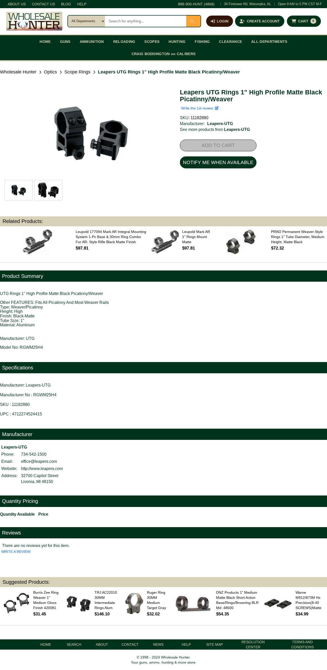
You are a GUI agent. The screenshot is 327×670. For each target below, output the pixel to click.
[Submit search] (193, 21)
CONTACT (130, 644)
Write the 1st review (198, 108)
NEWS (158, 644)
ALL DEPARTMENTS (269, 42)
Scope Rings (77, 72)
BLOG (66, 4)
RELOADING (124, 42)
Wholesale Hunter (18, 72)
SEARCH (74, 644)
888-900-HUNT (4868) (196, 4)
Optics (50, 72)
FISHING (202, 42)
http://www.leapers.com (42, 468)
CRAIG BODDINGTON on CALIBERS (163, 54)
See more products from (215, 129)
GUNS (65, 42)
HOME (45, 42)
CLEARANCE (230, 42)
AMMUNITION (92, 42)
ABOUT (102, 644)
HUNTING (177, 42)
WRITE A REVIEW (15, 552)
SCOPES (151, 42)
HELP (81, 4)
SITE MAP (214, 644)
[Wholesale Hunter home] (34, 21)
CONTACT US (43, 4)
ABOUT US (17, 4)
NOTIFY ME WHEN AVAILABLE (218, 162)
